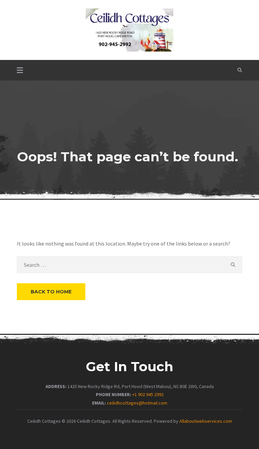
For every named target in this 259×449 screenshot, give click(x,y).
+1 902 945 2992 (148, 394)
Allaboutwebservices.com (205, 421)
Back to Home (51, 292)
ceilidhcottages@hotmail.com (137, 403)
